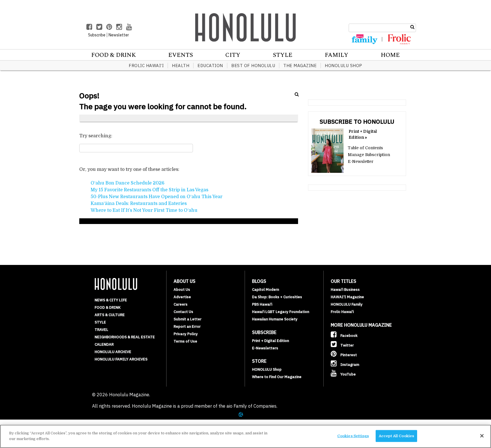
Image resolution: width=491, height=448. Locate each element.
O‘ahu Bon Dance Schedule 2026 (128, 183)
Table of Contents (365, 148)
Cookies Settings (353, 436)
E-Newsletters (265, 348)
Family (336, 55)
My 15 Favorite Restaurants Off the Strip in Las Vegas (149, 189)
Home (390, 55)
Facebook (348, 335)
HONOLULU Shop (343, 65)
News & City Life (111, 300)
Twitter (347, 345)
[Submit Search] (412, 27)
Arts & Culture (110, 314)
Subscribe (96, 35)
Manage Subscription (369, 154)
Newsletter (119, 35)
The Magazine (300, 65)
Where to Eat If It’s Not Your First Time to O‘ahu (144, 210)
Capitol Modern (265, 289)
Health (180, 65)
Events (180, 55)
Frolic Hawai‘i (146, 65)
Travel (101, 329)
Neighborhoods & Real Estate (125, 337)
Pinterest (348, 354)
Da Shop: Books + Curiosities (277, 296)
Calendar (104, 344)
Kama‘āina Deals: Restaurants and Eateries (139, 203)
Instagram (349, 364)
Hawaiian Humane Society (274, 319)
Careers (181, 304)
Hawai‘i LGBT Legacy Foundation (280, 311)
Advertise (182, 296)
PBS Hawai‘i (262, 304)
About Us (182, 289)
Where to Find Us (44, 421)
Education (210, 65)
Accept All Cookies (396, 436)
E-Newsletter (360, 161)
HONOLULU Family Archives (121, 359)
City (232, 55)
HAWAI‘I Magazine (347, 296)
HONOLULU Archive (113, 351)
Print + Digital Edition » (363, 134)
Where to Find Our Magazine (276, 376)
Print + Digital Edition (270, 340)
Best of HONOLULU (253, 65)
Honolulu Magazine (245, 27)
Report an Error (187, 326)
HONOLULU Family (347, 304)
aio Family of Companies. (251, 406)
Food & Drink (113, 55)
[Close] (482, 436)
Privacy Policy (186, 333)
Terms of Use (185, 341)
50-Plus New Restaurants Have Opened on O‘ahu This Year (156, 196)
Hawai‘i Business (345, 289)
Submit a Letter (187, 319)
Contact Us (183, 311)
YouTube (348, 374)
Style (282, 55)
